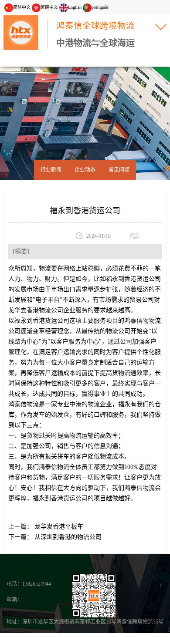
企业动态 (85, 170)
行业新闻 (51, 170)
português (100, 7)
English (75, 7)
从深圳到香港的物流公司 (67, 537)
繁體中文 (49, 7)
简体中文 (22, 7)
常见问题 (119, 170)
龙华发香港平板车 (58, 526)
